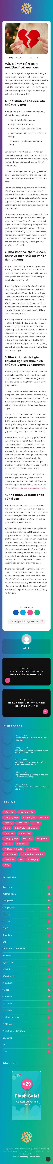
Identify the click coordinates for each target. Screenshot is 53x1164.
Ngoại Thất (24, 833)
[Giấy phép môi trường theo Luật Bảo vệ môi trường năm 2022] (7, 751)
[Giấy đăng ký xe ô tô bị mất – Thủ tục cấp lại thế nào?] (7, 788)
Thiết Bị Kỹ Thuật (13, 849)
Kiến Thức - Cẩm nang (26, 828)
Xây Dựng (33, 859)
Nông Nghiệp (11, 838)
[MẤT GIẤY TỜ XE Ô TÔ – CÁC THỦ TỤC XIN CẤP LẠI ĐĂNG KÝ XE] (7, 763)
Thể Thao (32, 849)
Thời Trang (10, 854)
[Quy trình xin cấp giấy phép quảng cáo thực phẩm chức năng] (7, 776)
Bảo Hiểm (9, 812)
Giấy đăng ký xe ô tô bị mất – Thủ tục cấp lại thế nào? (32, 788)
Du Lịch (44, 817)
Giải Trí (36, 823)
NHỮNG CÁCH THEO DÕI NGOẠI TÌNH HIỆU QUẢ (31, 739)
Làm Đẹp (9, 833)
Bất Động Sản (27, 812)
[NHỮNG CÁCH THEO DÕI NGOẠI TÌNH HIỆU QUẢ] (7, 739)
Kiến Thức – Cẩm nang (13, 948)
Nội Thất (27, 838)
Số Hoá (8, 844)
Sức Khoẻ (22, 844)
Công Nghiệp (11, 817)
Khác (7, 828)
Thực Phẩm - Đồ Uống (32, 854)
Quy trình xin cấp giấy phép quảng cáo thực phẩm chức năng (31, 776)
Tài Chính (9, 859)
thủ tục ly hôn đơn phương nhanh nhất (28, 488)
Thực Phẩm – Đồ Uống (13, 1031)
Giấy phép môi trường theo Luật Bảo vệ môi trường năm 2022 (31, 751)
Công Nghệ (29, 817)
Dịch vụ (8, 823)
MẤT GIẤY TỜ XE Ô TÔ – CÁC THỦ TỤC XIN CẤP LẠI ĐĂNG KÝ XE (31, 763)
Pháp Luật (42, 838)
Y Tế (7, 865)
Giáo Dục (22, 823)
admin (26, 648)
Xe (21, 859)
